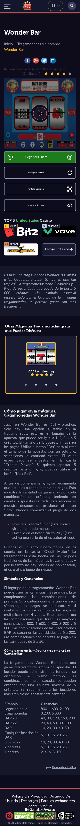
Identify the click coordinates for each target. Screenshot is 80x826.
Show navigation (7, 6)
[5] (70, 73)
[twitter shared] (44, 61)
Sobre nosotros (40, 805)
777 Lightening (41, 371)
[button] (28, 385)
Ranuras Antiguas (54, 69)
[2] (52, 73)
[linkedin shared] (53, 61)
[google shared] (36, 61)
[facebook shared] (27, 61)
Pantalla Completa (36, 189)
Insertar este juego (36, 205)
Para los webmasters (58, 801)
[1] (46, 73)
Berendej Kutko (64, 767)
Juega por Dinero (35, 157)
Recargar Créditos (36, 173)
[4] (64, 73)
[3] (58, 73)
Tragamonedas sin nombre (38, 44)
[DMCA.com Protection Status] (24, 818)
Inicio (8, 44)
